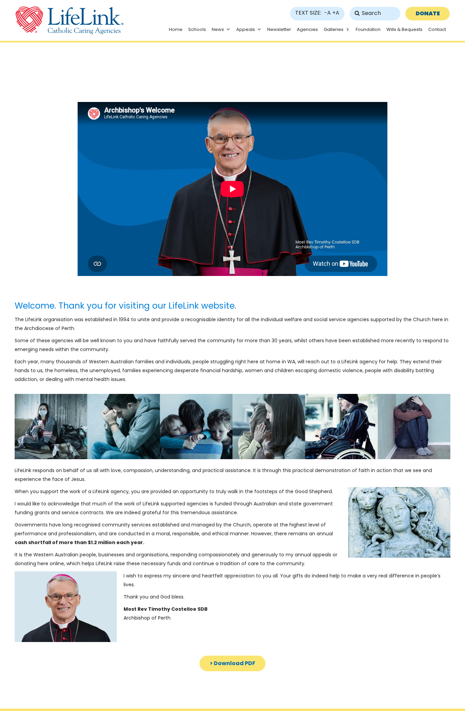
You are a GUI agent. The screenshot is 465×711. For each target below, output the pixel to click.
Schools (197, 29)
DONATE (428, 13)
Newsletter (279, 29)
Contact (437, 29)
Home (175, 29)
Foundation (368, 29)
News (218, 29)
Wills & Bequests (404, 29)
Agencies (307, 29)
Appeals (245, 29)
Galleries (333, 29)
